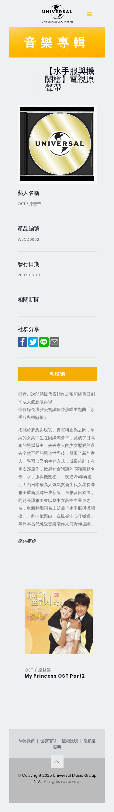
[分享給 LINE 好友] (44, 345)
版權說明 (70, 741)
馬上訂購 (57, 374)
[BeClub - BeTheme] (57, 15)
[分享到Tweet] (33, 345)
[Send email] (54, 345)
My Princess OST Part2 (55, 676)
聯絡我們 (27, 741)
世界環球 (48, 741)
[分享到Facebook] (22, 345)
